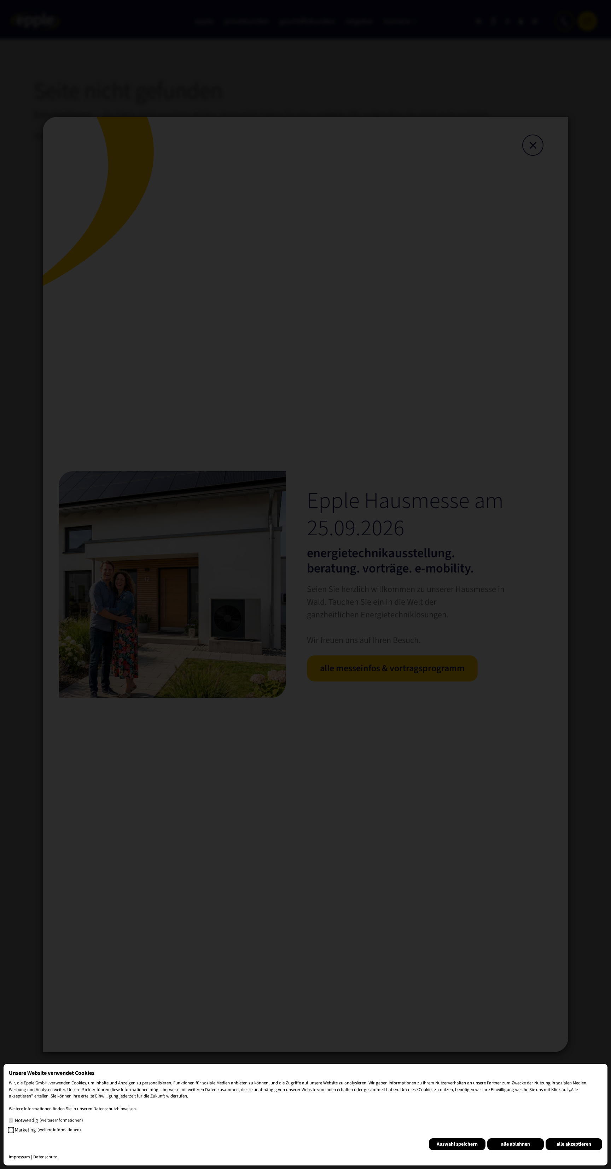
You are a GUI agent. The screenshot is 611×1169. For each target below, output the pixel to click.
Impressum (19, 1157)
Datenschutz (45, 1157)
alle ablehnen (515, 1144)
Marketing (48, 1130)
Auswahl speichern (457, 1144)
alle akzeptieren (574, 1144)
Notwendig (49, 1120)
